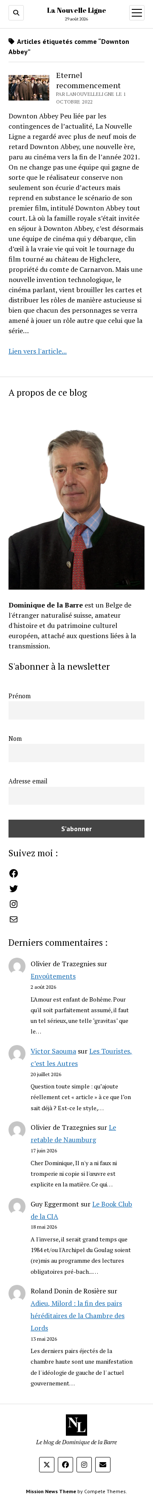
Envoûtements (53, 976)
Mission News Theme (51, 1491)
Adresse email (28, 781)
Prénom (19, 696)
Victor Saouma (53, 1051)
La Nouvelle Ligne (76, 10)
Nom (15, 738)
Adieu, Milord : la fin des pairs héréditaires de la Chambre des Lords (78, 1316)
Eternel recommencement (88, 80)
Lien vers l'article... (37, 351)
